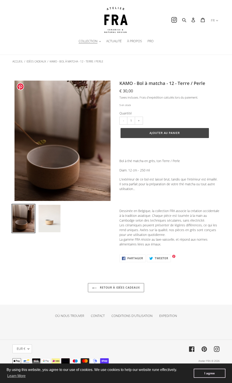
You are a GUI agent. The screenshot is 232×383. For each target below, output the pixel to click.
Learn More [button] (16, 376)
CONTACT (98, 316)
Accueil (17, 61)
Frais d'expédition (151, 97)
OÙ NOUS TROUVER (69, 316)
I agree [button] (209, 373)
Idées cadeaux (36, 61)
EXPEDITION (168, 316)
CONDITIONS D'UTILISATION (131, 316)
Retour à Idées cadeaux (119, 287)
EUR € (21, 348)
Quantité (125, 113)
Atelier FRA (204, 361)
